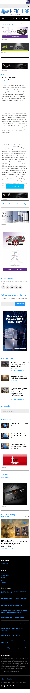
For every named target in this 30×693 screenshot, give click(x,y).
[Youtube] (16, 18)
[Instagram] (19, 18)
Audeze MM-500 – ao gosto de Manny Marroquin (12, 629)
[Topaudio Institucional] (15, 460)
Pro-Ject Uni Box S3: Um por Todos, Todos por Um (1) (19, 446)
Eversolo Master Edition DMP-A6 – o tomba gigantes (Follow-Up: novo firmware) (14, 611)
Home (6, 2)
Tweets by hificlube (6, 477)
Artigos (8, 23)
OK (28, 6)
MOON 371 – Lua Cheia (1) (19, 424)
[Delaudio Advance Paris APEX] (15, 66)
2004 (19, 23)
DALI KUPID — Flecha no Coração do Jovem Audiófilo (14, 543)
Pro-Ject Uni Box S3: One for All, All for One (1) (19, 436)
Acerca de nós (13, 2)
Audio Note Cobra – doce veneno (10, 635)
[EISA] (15, 331)
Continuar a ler (15, 186)
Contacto (21, 2)
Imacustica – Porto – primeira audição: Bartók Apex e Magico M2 (14, 591)
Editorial (3, 579)
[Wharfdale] (15, 217)
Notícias (3, 573)
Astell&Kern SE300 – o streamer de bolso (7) (13, 617)
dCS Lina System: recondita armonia (11, 605)
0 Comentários (4, 80)
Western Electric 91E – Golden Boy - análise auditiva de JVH (14, 641)
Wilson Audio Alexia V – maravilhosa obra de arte (14, 599)
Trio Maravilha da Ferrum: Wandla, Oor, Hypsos (14, 623)
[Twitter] (23, 18)
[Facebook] (13, 18)
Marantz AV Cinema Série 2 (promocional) (19, 377)
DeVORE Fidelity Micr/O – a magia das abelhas (14, 648)
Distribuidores (4, 563)
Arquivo (14, 23)
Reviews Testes (5, 575)
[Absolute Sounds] (15, 32)
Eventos (3, 577)
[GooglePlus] (26, 18)
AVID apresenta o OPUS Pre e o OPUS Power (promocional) (19, 364)
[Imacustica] (15, 47)
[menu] (3, 18)
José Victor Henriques (15, 79)
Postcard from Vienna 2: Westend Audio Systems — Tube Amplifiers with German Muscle (19, 391)
